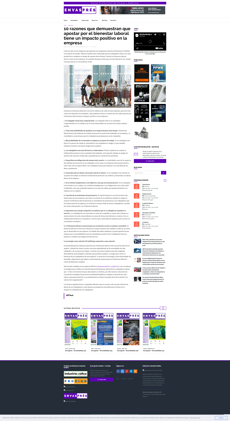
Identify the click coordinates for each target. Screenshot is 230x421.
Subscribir (150, 161)
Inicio (65, 20)
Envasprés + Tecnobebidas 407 (153, 351)
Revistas (104, 20)
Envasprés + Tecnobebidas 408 (127, 351)
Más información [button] (195, 417)
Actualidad (74, 20)
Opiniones (70, 25)
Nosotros (113, 20)
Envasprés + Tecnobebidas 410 (75, 351)
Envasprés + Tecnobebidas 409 (101, 351)
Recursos (95, 20)
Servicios (130, 378)
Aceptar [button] (221, 417)
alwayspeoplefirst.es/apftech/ (108, 266)
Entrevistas (85, 20)
